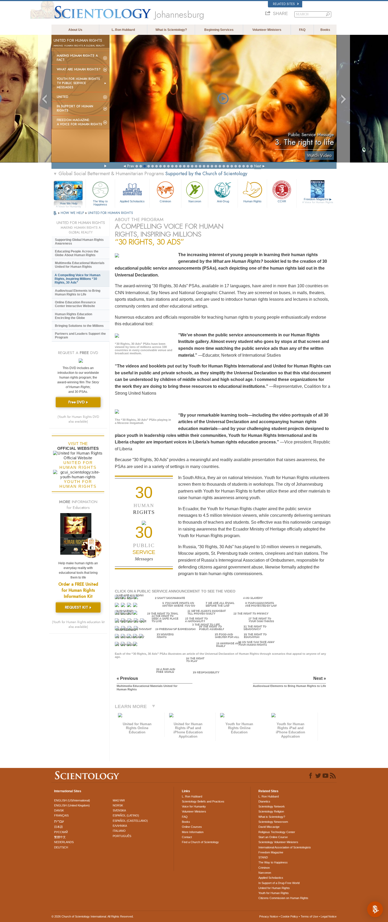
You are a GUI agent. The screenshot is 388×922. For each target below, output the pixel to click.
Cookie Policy (289, 916)
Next (257, 166)
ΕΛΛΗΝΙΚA (120, 825)
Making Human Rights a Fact (77, 57)
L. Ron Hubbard (123, 30)
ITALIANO (119, 830)
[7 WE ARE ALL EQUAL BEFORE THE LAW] (129, 606)
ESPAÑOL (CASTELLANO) (130, 820)
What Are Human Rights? (79, 69)
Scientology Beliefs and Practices (203, 801)
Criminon (165, 201)
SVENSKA (119, 810)
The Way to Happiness (100, 203)
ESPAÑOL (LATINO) (126, 815)
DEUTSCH (61, 847)
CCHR (282, 201)
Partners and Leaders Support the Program (80, 335)
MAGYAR (119, 800)
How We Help (68, 204)
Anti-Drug (223, 201)
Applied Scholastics (132, 201)
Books (325, 30)
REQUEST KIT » (78, 607)
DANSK (59, 810)
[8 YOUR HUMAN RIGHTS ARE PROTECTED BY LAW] (135, 606)
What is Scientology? (171, 30)
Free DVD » (78, 402)
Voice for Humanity (194, 806)
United (62, 96)
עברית (59, 821)
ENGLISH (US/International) (72, 800)
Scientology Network (271, 806)
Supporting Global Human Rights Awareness (79, 241)
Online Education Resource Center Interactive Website (75, 304)
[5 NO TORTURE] (117, 606)
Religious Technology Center (276, 832)
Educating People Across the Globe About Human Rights (76, 253)
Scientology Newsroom (273, 821)
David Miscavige (269, 826)
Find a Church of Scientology (200, 842)
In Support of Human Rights (75, 108)
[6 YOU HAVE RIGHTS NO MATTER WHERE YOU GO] (123, 606)
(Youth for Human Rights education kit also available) (78, 624)
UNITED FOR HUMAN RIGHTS (110, 212)
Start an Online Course (273, 837)
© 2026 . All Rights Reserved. (92, 916)
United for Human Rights (274, 888)
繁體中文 (60, 837)
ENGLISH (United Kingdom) (72, 805)
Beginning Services (219, 30)
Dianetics (264, 801)
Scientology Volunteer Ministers (278, 842)
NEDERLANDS (64, 842)
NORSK (118, 805)
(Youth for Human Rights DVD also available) (78, 419)
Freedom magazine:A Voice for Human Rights (79, 122)
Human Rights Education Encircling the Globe (73, 316)
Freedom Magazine (317, 201)
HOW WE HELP (73, 212)
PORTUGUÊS (122, 836)
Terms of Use (309, 916)
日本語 (58, 826)
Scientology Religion (271, 811)
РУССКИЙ (61, 832)
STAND (263, 857)
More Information (193, 832)
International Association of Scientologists (284, 847)
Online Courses (192, 826)
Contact (187, 837)
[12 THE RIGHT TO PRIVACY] (135, 613)
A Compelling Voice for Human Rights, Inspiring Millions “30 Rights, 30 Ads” (77, 278)
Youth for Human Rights (273, 893)
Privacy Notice (268, 916)
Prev (130, 166)
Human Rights (252, 201)
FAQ (302, 30)
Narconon (194, 201)
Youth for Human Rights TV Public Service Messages (78, 83)
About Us (75, 30)
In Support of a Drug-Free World (279, 883)
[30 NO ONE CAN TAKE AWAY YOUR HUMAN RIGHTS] (135, 645)
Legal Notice (329, 916)
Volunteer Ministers (266, 30)
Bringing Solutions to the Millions (79, 326)
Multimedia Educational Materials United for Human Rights (80, 265)
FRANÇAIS (61, 815)
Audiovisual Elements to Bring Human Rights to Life (77, 292)
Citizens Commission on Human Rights (283, 898)
